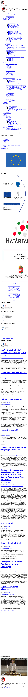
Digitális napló (9, 67)
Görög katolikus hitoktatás (13, 25)
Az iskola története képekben (12, 14)
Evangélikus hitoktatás (13, 24)
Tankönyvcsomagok (10, 99)
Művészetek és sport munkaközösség (16, 34)
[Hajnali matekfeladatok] (6, 404)
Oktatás (4, 146)
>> (14, 610)
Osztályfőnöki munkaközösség (14, 36)
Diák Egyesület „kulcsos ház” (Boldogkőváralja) (16, 85)
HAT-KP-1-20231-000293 (14, 297)
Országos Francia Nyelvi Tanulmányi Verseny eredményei (11, 564)
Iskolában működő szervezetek (9, 68)
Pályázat (5, 115)
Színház (10, 80)
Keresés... (3, 5)
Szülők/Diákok (6, 103)
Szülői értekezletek (9, 96)
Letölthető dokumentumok (11, 105)
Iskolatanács (8, 40)
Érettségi (5, 127)
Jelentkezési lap (11, 108)
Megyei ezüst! (7, 523)
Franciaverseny (6, 130)
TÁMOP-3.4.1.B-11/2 (13, 123)
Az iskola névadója (10, 16)
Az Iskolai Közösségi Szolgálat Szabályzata (17, 109)
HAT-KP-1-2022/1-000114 (14, 294)
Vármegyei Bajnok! (9, 430)
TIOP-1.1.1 (10, 126)
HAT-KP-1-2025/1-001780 (14, 299)
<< (1, 610)
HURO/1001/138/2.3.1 (13, 121)
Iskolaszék (8, 72)
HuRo (9, 53)
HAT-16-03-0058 (14, 284)
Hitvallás (7, 46)
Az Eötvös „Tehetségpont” (11, 51)
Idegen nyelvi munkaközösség (14, 33)
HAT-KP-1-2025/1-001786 (14, 300)
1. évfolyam (10, 58)
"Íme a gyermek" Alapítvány (12, 75)
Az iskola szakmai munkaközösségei (13, 31)
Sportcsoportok (11, 81)
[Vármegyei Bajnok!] (5, 435)
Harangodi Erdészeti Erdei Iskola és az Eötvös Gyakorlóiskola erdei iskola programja (15, 88)
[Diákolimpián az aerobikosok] (7, 378)
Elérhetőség (5, 139)
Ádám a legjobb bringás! (12, 543)
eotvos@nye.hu (7, 687)
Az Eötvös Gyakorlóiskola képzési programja (15, 57)
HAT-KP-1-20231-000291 (14, 296)
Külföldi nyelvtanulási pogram (7, 338)
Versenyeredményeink (10, 55)
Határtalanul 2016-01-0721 (14, 286)
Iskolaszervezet (6, 19)
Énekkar (10, 82)
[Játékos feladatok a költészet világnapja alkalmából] (11, 455)
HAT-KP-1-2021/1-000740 (14, 291)
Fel (1, 689)
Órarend (7, 65)
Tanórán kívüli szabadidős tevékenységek (16, 83)
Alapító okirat (8, 101)
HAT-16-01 (14, 283)
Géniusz (10, 54)
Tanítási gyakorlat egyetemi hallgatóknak (11, 145)
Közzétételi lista (6, 18)
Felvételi (5, 102)
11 (11, 610)
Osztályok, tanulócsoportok (11, 64)
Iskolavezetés (8, 43)
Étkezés (7, 112)
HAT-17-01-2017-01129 (14, 287)
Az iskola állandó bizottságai (12, 41)
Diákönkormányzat (10, 69)
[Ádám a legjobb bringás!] (6, 548)
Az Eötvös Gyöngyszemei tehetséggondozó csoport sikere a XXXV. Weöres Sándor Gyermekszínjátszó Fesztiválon (12, 475)
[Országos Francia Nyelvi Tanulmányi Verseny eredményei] (13, 571)
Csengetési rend (9, 66)
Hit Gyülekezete (11, 23)
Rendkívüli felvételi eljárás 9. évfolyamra (14, 45)
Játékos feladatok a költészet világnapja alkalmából (13, 448)
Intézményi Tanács (9, 74)
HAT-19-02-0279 (14, 289)
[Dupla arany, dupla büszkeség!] (7, 594)
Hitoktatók (10, 21)
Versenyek (8, 61)
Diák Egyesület (9, 73)
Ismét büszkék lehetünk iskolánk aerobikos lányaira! (13, 351)
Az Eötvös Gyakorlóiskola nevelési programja (15, 47)
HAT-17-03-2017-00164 (14, 288)
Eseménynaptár (6, 140)
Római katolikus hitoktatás (13, 27)
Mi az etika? (10, 29)
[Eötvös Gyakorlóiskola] (3, 681)
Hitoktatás (8, 20)
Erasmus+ (8, 116)
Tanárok (7, 30)
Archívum (8, 120)
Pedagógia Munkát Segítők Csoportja (13, 39)
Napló (4, 142)
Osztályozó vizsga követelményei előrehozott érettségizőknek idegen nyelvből (15, 129)
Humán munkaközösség (13, 32)
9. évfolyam (10, 60)
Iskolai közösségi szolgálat (11, 106)
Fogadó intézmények (12, 110)
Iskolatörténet (6, 13)
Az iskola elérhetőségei (10, 93)
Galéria (4, 114)
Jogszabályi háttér (12, 107)
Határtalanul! (11, 52)
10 (10, 610)
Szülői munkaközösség (10, 71)
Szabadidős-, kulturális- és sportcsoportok (14, 79)
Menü (4, 144)
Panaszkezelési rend (10, 98)
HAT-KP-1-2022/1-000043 (14, 295)
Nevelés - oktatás (6, 44)
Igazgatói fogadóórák (10, 95)
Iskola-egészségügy (7, 113)
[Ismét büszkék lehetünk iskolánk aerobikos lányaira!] (12, 358)
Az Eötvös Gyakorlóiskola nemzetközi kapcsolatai (16, 89)
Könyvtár (8, 90)
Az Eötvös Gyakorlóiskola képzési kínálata (14, 48)
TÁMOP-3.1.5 (11, 122)
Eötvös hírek (7, 355)
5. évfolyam (10, 59)
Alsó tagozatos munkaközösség (14, 37)
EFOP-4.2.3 (8, 117)
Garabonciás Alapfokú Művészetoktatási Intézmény (16, 86)
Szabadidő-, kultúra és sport (9, 78)
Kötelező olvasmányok (10, 100)
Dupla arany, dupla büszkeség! (9, 587)
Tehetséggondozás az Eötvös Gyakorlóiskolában (16, 50)
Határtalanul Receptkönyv (14, 293)
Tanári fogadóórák (9, 94)
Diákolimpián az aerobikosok (14, 372)
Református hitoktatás (12, 26)
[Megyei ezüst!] (4, 528)
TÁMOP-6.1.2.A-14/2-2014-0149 (15, 124)
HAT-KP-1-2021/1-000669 (14, 290)
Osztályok (5, 62)
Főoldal (4, 138)
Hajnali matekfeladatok (11, 399)
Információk (5, 92)
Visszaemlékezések (10, 17)
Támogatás (8, 76)
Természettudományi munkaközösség (16, 38)
